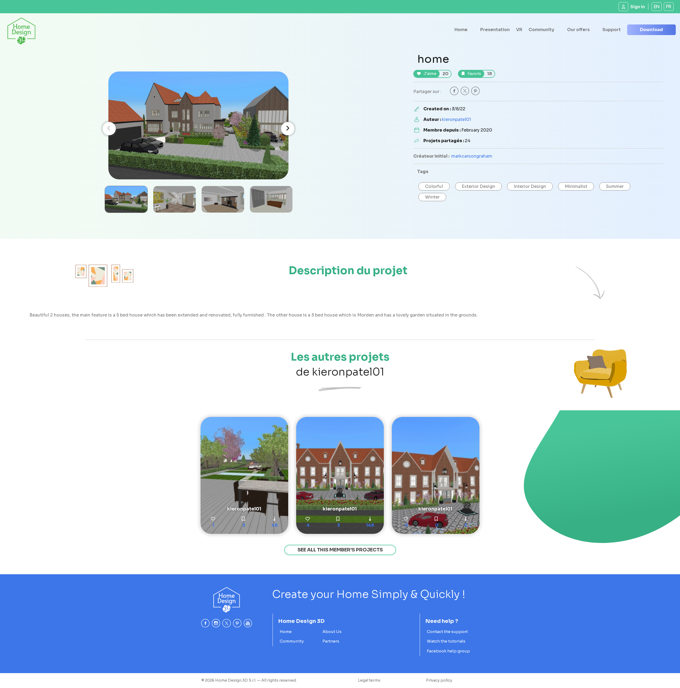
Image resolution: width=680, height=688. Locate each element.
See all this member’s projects (340, 550)
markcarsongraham (471, 156)
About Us (332, 631)
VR (519, 29)
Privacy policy (439, 680)
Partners (330, 641)
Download (651, 29)
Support (611, 29)
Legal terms (369, 680)
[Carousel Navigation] (198, 128)
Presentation (495, 29)
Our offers (578, 29)
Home (461, 29)
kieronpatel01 (456, 119)
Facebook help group (448, 650)
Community (541, 29)
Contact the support (447, 631)
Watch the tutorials (446, 641)
